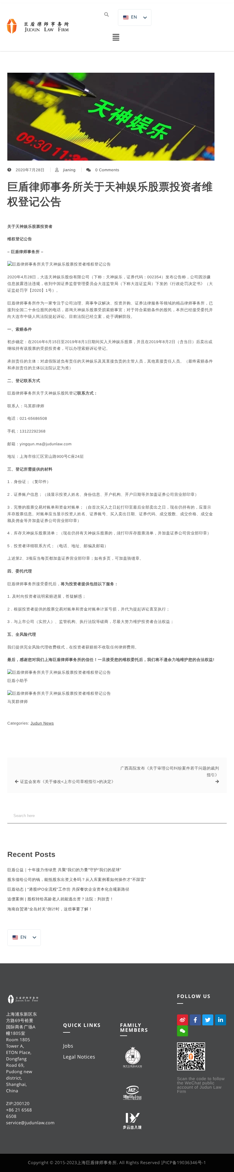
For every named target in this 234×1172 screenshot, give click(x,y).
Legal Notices (79, 1056)
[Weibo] (182, 1019)
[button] (116, 37)
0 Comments (107, 170)
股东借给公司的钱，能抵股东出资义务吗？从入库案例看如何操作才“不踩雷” (76, 879)
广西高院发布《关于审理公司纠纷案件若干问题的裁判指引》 (169, 771)
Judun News (42, 723)
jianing (69, 170)
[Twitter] (207, 1019)
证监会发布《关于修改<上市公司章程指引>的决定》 (67, 781)
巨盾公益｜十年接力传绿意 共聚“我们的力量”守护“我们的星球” (64, 870)
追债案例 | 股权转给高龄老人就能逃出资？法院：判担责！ (60, 899)
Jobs (68, 1045)
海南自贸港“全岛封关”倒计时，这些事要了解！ (50, 909)
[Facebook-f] (195, 1019)
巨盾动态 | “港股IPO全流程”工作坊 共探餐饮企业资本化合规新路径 (68, 889)
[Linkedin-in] (220, 1019)
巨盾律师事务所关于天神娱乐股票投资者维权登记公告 (110, 194)
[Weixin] (182, 1030)
